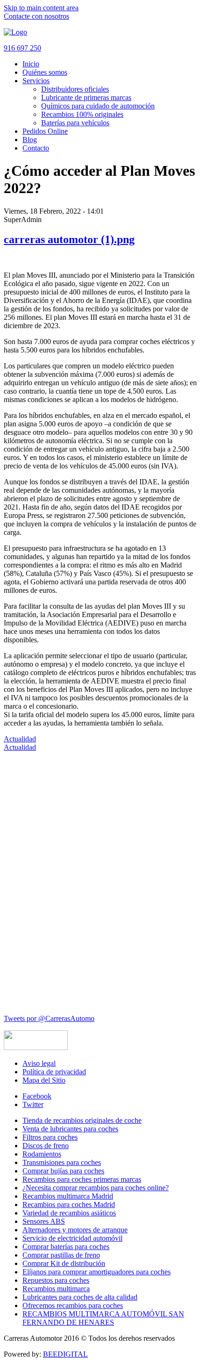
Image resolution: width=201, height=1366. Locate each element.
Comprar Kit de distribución (63, 1263)
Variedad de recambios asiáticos (69, 1213)
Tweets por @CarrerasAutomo (49, 1018)
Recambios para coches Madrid (68, 1204)
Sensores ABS (43, 1221)
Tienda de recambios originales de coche (82, 1120)
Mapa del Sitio (43, 1080)
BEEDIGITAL (65, 1354)
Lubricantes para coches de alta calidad (79, 1297)
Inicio (30, 64)
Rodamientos (41, 1154)
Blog (29, 140)
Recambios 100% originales (82, 114)
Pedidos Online (45, 131)
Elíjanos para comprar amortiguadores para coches (96, 1272)
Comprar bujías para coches (63, 1171)
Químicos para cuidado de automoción (98, 106)
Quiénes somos (44, 72)
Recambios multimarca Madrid (67, 1196)
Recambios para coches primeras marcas (81, 1179)
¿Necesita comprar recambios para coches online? (95, 1188)
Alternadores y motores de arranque (75, 1230)
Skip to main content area (41, 8)
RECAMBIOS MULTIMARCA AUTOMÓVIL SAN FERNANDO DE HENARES (103, 1318)
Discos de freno (45, 1146)
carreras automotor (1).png (69, 239)
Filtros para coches (50, 1137)
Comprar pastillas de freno (61, 1255)
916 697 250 (22, 48)
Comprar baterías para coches (65, 1247)
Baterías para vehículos (75, 123)
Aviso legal (39, 1063)
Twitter (32, 1104)
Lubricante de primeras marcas (86, 97)
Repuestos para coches (55, 1280)
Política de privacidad (54, 1072)
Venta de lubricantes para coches (70, 1129)
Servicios (36, 81)
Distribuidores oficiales (75, 89)
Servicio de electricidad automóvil (72, 1238)
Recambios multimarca (56, 1289)
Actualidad (20, 739)
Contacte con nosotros (36, 16)
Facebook (36, 1096)
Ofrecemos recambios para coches (72, 1305)
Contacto (35, 148)
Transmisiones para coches (61, 1162)
